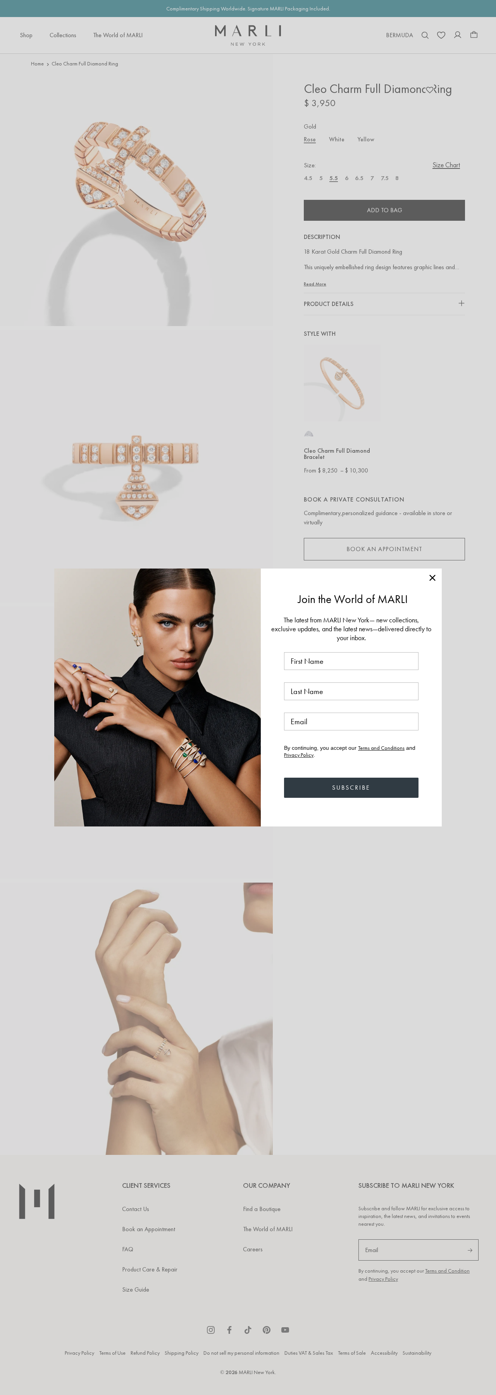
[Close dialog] (432, 578)
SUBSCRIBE (351, 787)
